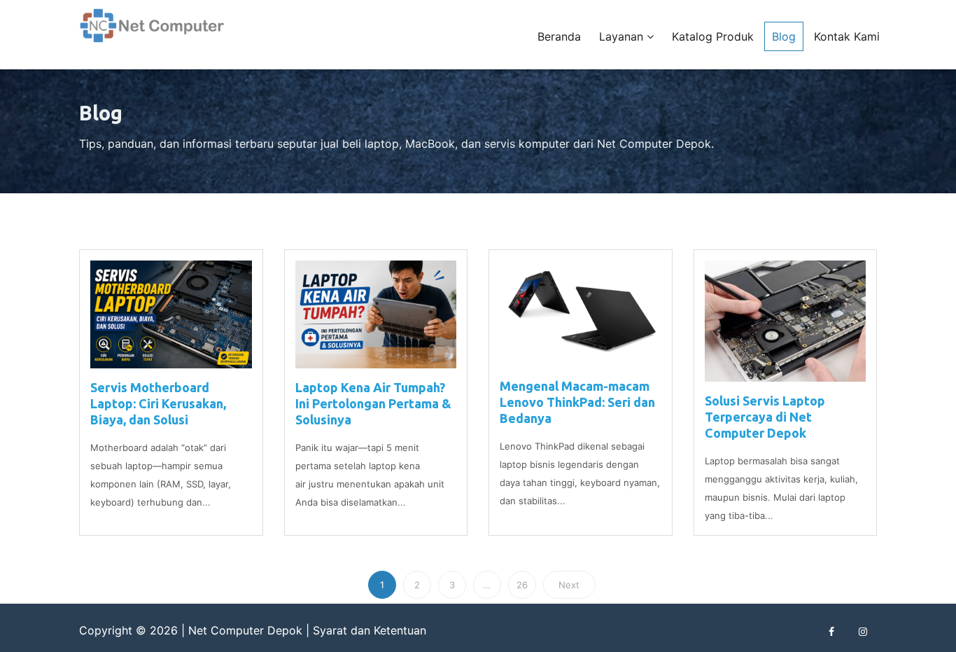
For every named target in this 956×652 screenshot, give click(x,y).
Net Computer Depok (245, 630)
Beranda (559, 36)
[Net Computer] (152, 33)
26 (522, 584)
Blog (784, 36)
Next (568, 584)
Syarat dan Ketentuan (369, 630)
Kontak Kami (847, 36)
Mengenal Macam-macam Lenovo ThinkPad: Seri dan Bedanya (577, 402)
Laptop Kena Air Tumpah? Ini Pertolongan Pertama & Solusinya (373, 403)
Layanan (623, 36)
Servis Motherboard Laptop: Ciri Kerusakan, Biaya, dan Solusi (158, 403)
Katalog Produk (713, 36)
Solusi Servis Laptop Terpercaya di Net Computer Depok (765, 417)
